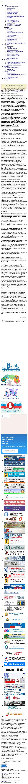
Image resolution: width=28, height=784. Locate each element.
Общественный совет (12, 52)
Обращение (3, 773)
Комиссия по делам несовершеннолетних (12, 57)
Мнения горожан (11, 73)
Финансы (9, 29)
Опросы (6, 71)
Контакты (6, 66)
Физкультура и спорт (12, 48)
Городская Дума (11, 23)
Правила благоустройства (13, 63)
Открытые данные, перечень (14, 65)
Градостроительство (12, 40)
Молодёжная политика (12, 50)
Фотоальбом (10, 17)
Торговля (9, 33)
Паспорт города (11, 8)
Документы (6, 59)
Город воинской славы (12, 12)
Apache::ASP (4, 781)
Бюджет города (10, 36)
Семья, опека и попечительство (15, 51)
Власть (5, 18)
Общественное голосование (14, 75)
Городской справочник (12, 6)
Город (5, 5)
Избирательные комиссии (13, 25)
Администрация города (13, 21)
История (9, 9)
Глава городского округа (13, 20)
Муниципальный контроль (13, 55)
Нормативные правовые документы (16, 62)
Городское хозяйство (12, 39)
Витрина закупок (8, 78)
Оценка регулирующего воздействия (16, 43)
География (9, 10)
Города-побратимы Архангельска (15, 16)
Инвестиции (10, 31)
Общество (6, 44)
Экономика (6, 27)
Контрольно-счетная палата (14, 24)
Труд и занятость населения (14, 37)
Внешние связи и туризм (13, 54)
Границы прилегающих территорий (16, 42)
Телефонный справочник (13, 67)
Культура (9, 47)
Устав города (10, 60)
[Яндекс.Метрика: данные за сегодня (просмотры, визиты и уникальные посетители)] (5, 767)
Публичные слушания (12, 77)
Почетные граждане (12, 13)
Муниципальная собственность (15, 32)
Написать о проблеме (10, 450)
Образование (10, 46)
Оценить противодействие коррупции (16, 74)
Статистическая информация (14, 14)
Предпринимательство (12, 35)
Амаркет (6, 79)
